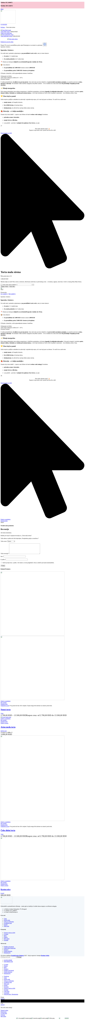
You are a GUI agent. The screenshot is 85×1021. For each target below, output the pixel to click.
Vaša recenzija (5, 553)
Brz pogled (3, 702)
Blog (5, 935)
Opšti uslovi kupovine (10, 948)
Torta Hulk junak (5, 31)
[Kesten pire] (32, 879)
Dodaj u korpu (4, 286)
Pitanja (6, 937)
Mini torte (6, 926)
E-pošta (3, 559)
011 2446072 (4, 294)
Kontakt (6, 940)
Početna (3, 27)
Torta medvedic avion (6, 36)
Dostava (6, 949)
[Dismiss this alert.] (45, 44)
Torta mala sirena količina (9, 284)
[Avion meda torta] (6, 717)
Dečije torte (4, 731)
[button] (4, 723)
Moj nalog (6, 938)
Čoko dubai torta (8, 830)
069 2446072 (12, 294)
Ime (2, 556)
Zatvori (2, 998)
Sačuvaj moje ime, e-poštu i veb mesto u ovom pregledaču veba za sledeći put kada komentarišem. (28, 562)
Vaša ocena (4, 541)
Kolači (2, 893)
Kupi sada (12, 286)
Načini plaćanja (8, 951)
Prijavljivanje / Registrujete (11, 994)
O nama (6, 934)
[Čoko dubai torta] (32, 820)
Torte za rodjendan (9, 921)
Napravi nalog (4, 1010)
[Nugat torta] (32, 635)
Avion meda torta (8, 727)
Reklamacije (7, 952)
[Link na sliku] (6, 903)
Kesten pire (6, 889)
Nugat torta (6, 709)
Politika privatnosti (9, 946)
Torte (2, 713)
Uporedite (6, 993)
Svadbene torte (8, 923)
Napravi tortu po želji (9, 932)
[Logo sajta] (8, 23)
